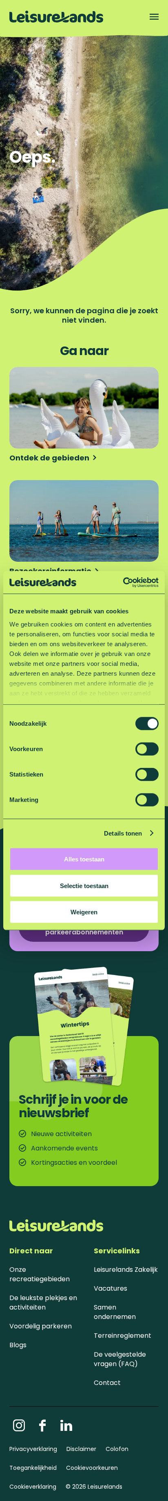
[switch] (147, 749)
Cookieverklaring (32, 1487)
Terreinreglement (122, 1335)
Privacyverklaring (33, 1449)
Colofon (117, 1449)
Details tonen (123, 832)
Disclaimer (81, 1449)
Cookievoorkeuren (92, 1468)
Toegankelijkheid (33, 1468)
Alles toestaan (84, 859)
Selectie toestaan (84, 885)
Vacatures (110, 1288)
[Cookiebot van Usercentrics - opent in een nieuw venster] (123, 582)
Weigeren (84, 912)
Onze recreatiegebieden (39, 1274)
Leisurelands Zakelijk (126, 1269)
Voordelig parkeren (40, 1326)
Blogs (18, 1345)
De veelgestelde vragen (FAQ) (120, 1359)
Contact (107, 1382)
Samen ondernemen (115, 1312)
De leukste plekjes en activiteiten (43, 1302)
